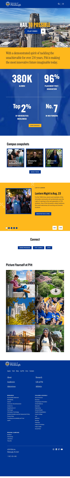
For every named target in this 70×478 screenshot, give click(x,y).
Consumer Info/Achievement (14, 404)
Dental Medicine (39, 404)
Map (17, 371)
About (9, 377)
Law (36, 416)
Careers (31, 371)
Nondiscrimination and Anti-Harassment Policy (18, 414)
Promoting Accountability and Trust (15, 418)
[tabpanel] (35, 201)
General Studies (39, 410)
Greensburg (10, 436)
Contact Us (10, 406)
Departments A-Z (11, 408)
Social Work (38, 428)
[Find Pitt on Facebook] (59, 449)
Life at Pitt (39, 382)
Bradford (9, 434)
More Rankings (35, 125)
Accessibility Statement (13, 397)
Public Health (38, 426)
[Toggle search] (59, 4)
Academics (11, 382)
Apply (49, 247)
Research (39, 377)
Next (60, 228)
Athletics (39, 386)
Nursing (37, 420)
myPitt (22, 371)
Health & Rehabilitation (40, 412)
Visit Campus (39, 247)
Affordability (10, 399)
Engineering (38, 408)
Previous (55, 228)
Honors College (38, 414)
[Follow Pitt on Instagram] (53, 449)
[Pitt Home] (13, 364)
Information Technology (13, 412)
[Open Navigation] (63, 4)
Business (37, 399)
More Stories (35, 172)
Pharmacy (37, 422)
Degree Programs (24, 247)
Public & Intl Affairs (39, 424)
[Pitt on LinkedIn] (56, 449)
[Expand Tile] (33, 272)
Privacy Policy (10, 416)
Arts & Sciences (39, 397)
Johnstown (10, 438)
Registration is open (43, 213)
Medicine (37, 418)
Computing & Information (41, 401)
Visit (13, 371)
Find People (10, 410)
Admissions (11, 386)
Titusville (9, 441)
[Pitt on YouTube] (62, 449)
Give (26, 371)
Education (37, 406)
